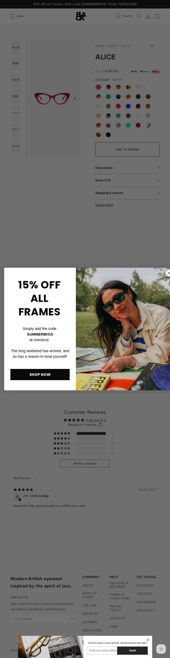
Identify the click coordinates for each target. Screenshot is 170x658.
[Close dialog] (148, 640)
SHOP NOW (40, 374)
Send (132, 650)
